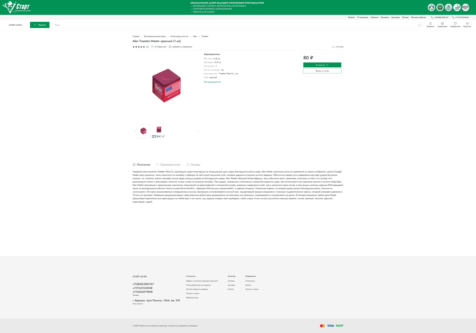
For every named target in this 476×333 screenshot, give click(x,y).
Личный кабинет (418, 17)
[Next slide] (196, 87)
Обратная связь (192, 297)
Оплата (405, 17)
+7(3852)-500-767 (441, 17)
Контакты (385, 17)
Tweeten (205, 36)
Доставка (395, 17)
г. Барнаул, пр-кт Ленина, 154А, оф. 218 (156, 300)
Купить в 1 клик (322, 70)
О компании (362, 17)
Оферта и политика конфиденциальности (202, 281)
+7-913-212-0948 (462, 17)
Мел (195, 36)
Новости (374, 17)
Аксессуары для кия (179, 36)
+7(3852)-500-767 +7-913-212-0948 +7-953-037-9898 (143, 288)
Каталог (351, 17)
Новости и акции (192, 293)
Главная (136, 36)
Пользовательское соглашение (198, 285)
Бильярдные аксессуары (155, 36)
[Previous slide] (137, 87)
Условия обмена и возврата (197, 289)
